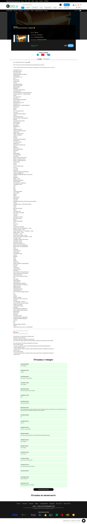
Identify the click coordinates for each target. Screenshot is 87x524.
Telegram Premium (48, 7)
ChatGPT (41, 1)
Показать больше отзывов (43, 489)
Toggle (80, 10)
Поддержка (21, 10)
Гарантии (31, 503)
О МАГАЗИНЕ (9, 10)
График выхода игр (39, 10)
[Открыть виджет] (84, 521)
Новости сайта (67, 503)
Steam (22, 1)
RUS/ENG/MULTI (38, 37)
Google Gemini (34, 7)
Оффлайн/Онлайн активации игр (13, 1)
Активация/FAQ (44, 503)
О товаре (39, 58)
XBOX (33, 1)
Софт (41, 7)
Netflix (36, 1)
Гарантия (15, 10)
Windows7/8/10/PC (42, 39)
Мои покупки (66, 7)
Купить (70, 45)
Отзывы (32, 10)
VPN (26, 1)
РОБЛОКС (46, 1)
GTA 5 (29, 1)
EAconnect (39, 34)
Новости (46, 10)
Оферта (36, 503)
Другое (36, 32)
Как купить (26, 10)
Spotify (55, 7)
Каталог (67, 4)
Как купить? (47, 58)
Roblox (60, 7)
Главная (18, 503)
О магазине (24, 503)
